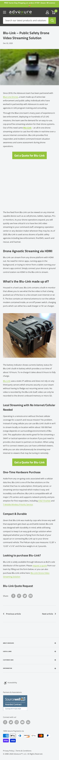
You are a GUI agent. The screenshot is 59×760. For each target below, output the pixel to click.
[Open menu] (4, 12)
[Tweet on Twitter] (25, 596)
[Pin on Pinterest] (19, 596)
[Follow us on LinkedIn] (28, 722)
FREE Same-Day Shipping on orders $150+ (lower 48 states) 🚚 (29, 4)
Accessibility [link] (12, 682)
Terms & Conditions (23, 751)
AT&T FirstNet (44, 500)
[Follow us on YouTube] (22, 722)
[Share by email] (30, 596)
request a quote (40, 565)
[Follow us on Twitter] (11, 722)
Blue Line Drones (10, 96)
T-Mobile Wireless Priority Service (18, 504)
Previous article (13, 613)
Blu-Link (6, 381)
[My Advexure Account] (47, 12)
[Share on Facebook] (13, 596)
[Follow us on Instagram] (17, 722)
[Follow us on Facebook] (5, 722)
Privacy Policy (8, 751)
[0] (53, 12)
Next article (47, 613)
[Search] (52, 20)
